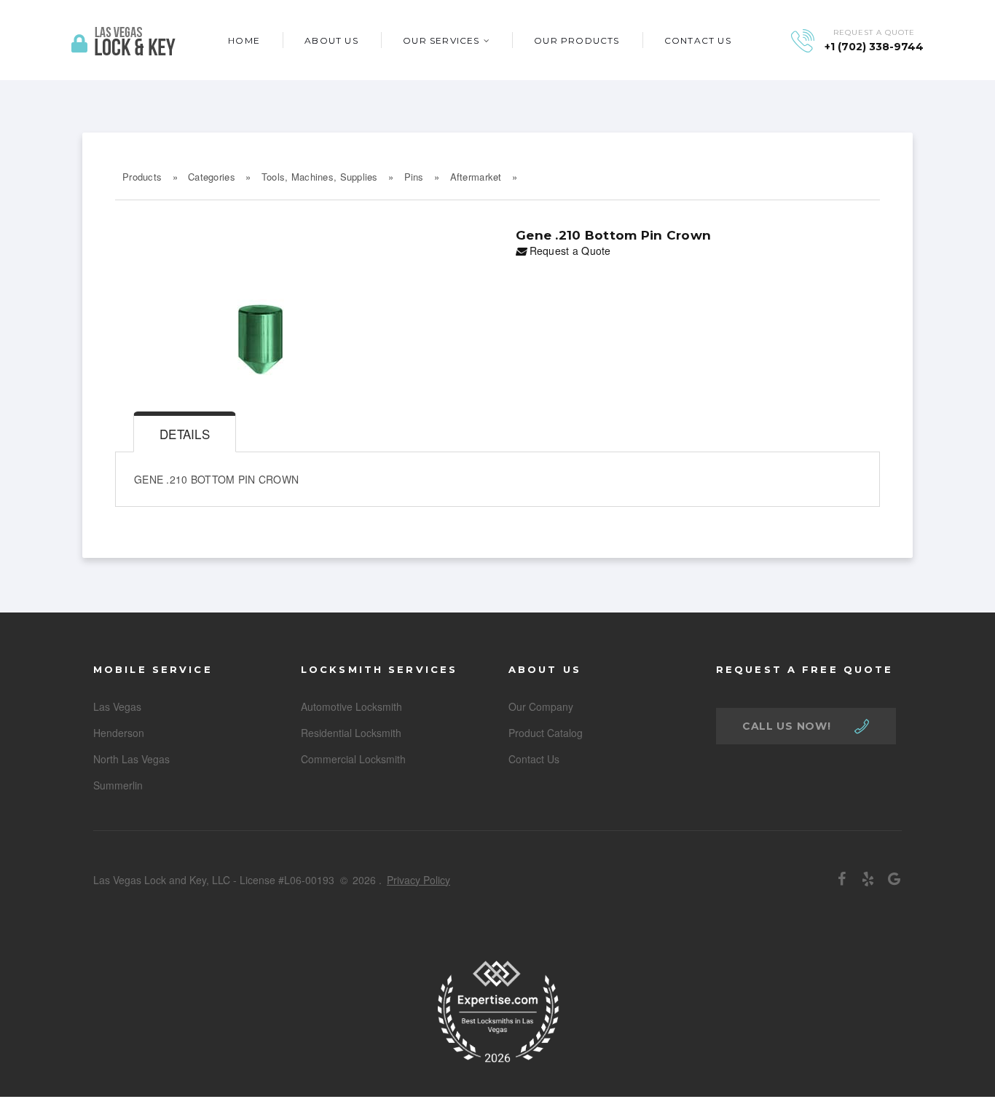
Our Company (540, 706)
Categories (211, 177)
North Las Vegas (131, 759)
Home (244, 40)
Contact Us (697, 40)
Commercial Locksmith (353, 759)
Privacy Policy (418, 879)
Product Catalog (545, 732)
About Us (331, 40)
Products (142, 177)
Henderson (118, 732)
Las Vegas (117, 706)
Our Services (441, 40)
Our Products (576, 40)
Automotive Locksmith (351, 706)
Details (185, 434)
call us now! (786, 726)
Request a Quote (568, 250)
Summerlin (118, 785)
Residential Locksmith (351, 732)
